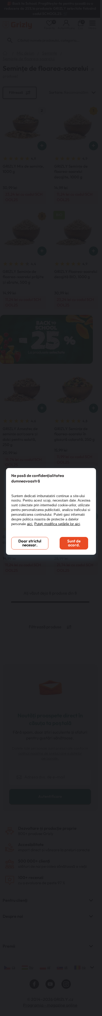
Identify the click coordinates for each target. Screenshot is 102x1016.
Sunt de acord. (74, 543)
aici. (30, 524)
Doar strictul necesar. (29, 543)
